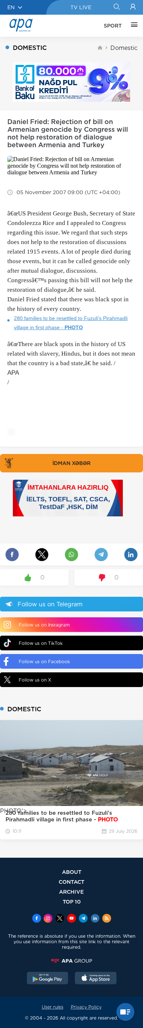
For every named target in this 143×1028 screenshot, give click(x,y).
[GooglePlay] (48, 979)
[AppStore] (96, 979)
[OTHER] (132, 25)
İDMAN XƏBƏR (71, 463)
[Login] (133, 7)
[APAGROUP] (71, 961)
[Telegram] (83, 919)
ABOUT (71, 872)
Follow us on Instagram (44, 625)
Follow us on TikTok (41, 643)
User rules (52, 1007)
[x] (59, 919)
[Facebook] (36, 919)
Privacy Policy (86, 1007)
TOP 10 (72, 901)
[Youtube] (71, 919)
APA (13, 372)
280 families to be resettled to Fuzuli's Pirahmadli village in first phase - (71, 322)
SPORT (113, 26)
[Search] (116, 7)
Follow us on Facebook (44, 661)
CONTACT (71, 882)
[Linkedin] (95, 919)
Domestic (124, 47)
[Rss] (106, 919)
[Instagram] (48, 919)
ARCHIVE (71, 892)
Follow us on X (35, 680)
